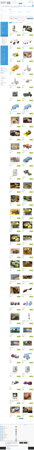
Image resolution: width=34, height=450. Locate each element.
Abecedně (10, 22)
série (1, 64)
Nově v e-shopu (2, 13)
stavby (2, 23)
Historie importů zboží (3, 78)
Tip (15, 17)
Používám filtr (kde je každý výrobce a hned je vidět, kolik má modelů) (4, 71)
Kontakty (2, 84)
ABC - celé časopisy (3, 55)
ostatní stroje (3, 44)
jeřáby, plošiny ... (3, 40)
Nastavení (8, 448)
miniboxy (2, 31)
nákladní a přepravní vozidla (4, 38)
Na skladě (11, 16)
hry (1, 51)
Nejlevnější (14, 22)
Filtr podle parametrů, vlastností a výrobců (21, 20)
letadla (2, 30)
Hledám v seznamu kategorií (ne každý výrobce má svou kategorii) (4, 69)
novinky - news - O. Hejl (2, 9)
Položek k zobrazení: (30, 18)
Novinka (13, 17)
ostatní (2, 52)
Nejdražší (17, 22)
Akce (10, 17)
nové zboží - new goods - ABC (3, 19)
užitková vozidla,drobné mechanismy (4, 42)
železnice (2, 27)
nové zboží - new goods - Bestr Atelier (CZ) (3, 16)
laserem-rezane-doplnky (3, 22)
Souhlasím (25, 442)
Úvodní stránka (1, 5)
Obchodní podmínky (3, 82)
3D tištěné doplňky (3, 59)
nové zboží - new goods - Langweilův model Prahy (4, 18)
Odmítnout (21, 442)
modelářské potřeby (3, 60)
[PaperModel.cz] (5, 2)
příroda (2, 47)
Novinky (1, 7)
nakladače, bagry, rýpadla (4, 39)
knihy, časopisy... (3, 56)
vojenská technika (3, 26)
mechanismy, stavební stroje (3, 35)
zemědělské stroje (4, 43)
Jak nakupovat (2, 77)
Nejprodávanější (20, 22)
